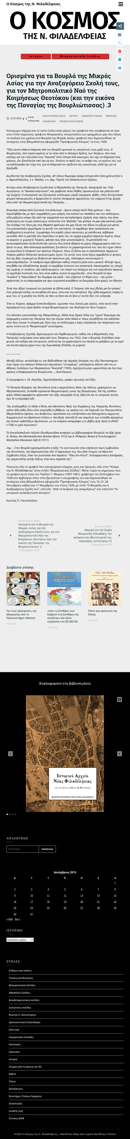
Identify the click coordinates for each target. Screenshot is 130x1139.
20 (81, 901)
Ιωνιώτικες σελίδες (20, 1007)
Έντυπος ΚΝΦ (16, 1118)
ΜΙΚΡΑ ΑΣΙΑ (111, 116)
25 (48, 907)
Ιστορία (35, 56)
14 (98, 895)
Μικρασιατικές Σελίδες (80, 56)
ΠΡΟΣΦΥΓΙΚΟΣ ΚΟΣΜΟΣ (71, 121)
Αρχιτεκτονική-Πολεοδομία (24, 1022)
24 (31, 907)
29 (115, 907)
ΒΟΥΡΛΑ (74, 116)
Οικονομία (14, 1044)
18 (48, 901)
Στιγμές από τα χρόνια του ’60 (25, 1066)
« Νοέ (9, 919)
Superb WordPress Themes (100, 1134)
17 (31, 901)
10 (31, 895)
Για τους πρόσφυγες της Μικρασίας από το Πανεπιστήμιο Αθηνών (21, 614)
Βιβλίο (12, 1073)
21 (98, 901)
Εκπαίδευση (16, 1088)
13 (81, 895)
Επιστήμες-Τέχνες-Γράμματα (25, 1096)
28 (98, 907)
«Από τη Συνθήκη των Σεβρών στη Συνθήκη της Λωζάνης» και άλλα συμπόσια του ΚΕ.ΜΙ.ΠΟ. (63, 616)
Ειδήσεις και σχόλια (20, 970)
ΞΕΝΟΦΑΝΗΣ (49, 121)
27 (81, 907)
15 (115, 895)
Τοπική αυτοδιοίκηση (21, 978)
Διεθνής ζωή (16, 1110)
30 (15, 914)
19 (65, 901)
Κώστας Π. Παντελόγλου (22, 1014)
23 (15, 907)
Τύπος (12, 1081)
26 (65, 907)
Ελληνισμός (15, 1103)
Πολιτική (14, 1029)
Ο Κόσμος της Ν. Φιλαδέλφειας (33, 4)
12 (65, 895)
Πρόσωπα (14, 1051)
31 (31, 914)
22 (115, 901)
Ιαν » (17, 919)
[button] (10, 753)
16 (15, 901)
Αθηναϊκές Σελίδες (19, 992)
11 (48, 895)
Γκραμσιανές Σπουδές (21, 1037)
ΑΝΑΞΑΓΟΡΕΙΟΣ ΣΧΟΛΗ (54, 116)
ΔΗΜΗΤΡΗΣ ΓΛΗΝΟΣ (92, 116)
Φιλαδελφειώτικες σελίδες (24, 1000)
